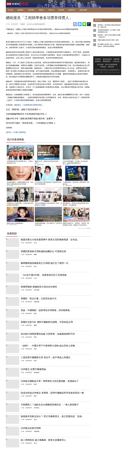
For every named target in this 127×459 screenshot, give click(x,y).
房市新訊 (10, 10)
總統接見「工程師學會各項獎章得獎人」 (29, 105)
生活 (35, 242)
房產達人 (42, 10)
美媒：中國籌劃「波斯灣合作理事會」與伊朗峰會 (45, 310)
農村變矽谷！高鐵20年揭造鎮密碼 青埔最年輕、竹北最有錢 (76, 204)
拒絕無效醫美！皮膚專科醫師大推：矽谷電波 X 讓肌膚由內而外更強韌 (20, 183)
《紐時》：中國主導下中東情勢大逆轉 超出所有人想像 (48, 345)
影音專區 (61, 10)
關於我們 (111, 67)
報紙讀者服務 (107, 59)
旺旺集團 (100, 64)
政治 (35, 266)
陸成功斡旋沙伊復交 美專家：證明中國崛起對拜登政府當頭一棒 (52, 393)
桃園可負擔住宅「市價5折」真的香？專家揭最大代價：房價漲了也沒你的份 (76, 224)
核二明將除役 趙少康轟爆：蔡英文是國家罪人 (43, 440)
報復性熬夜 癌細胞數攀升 (15, 223)
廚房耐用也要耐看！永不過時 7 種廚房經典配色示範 (109, 31)
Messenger (80, 24)
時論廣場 (36, 301)
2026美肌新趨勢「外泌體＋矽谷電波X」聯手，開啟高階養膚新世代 (76, 162)
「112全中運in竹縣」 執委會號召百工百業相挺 (44, 275)
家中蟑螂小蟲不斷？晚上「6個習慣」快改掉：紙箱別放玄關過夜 (109, 45)
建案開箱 (20, 10)
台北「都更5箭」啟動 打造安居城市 (22, 109)
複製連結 (89, 24)
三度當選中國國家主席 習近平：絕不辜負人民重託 (45, 357)
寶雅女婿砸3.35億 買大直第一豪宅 (108, 40)
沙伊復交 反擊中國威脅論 (33, 369)
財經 (35, 384)
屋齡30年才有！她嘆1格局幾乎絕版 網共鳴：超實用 (29, 118)
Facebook (75, 24)
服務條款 (98, 61)
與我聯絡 (98, 59)
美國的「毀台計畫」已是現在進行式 (38, 298)
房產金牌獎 (83, 10)
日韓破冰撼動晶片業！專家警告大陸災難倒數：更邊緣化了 (50, 381)
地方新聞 (36, 290)
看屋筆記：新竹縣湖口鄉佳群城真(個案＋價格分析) (109, 26)
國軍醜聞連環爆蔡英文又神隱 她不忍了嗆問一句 (44, 263)
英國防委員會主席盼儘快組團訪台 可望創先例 (43, 251)
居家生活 (51, 10)
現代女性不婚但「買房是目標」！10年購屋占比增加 (29, 123)
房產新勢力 (72, 10)
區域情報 (31, 10)
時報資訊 (103, 67)
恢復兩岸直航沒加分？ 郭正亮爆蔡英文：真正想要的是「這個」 (52, 416)
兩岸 (35, 313)
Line (84, 24)
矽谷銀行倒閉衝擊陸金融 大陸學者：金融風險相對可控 (48, 334)
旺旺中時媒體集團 (111, 64)
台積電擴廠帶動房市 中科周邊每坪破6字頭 (25, 114)
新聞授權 (116, 59)
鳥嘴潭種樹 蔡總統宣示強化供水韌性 (39, 286)
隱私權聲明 (106, 61)
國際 (35, 254)
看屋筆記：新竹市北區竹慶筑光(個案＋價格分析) (109, 36)
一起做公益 (115, 61)
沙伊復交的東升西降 (31, 428)
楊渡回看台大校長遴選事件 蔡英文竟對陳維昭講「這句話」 (50, 239)
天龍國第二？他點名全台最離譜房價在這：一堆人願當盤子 (50, 404)
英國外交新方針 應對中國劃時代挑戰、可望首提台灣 (47, 322)
